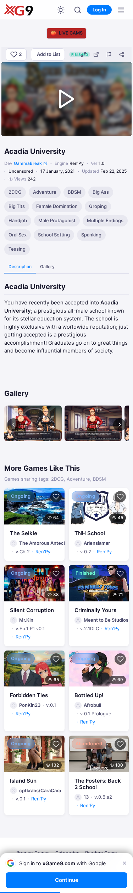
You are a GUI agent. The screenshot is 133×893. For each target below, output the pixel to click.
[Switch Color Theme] (60, 10)
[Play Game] (66, 99)
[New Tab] (96, 54)
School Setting (54, 234)
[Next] (119, 424)
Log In (99, 9)
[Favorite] (56, 496)
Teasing (17, 249)
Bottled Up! (89, 695)
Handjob (18, 220)
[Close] (124, 863)
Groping (98, 206)
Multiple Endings (105, 220)
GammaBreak (28, 163)
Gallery (47, 266)
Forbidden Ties (29, 695)
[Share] (121, 54)
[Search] (77, 10)
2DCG (15, 192)
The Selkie (23, 533)
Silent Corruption (32, 610)
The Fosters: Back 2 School (97, 784)
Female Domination (57, 206)
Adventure (44, 192)
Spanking (91, 234)
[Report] (109, 54)
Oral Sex (18, 234)
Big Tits (17, 206)
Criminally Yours (95, 610)
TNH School (89, 533)
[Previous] (13, 424)
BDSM (74, 192)
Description (20, 266)
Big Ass (101, 192)
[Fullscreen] (83, 54)
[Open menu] (121, 10)
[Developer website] (45, 163)
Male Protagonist (57, 220)
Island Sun (23, 780)
